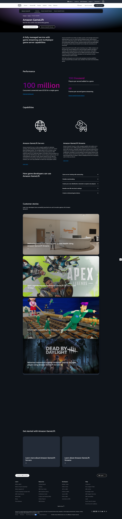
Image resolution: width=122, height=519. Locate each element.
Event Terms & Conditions (91, 503)
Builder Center (65, 484)
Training (40, 486)
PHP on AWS (65, 496)
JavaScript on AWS (66, 499)
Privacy (16, 514)
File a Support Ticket (90, 486)
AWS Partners (42, 501)
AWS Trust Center (43, 489)
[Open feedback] (120, 259)
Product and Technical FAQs (45, 496)
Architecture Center (43, 494)
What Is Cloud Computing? (21, 486)
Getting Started (42, 484)
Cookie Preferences (43, 514)
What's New (17, 496)
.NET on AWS (65, 489)
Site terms (22, 514)
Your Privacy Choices (30, 514)
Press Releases (18, 501)
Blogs (16, 499)
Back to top (60, 506)
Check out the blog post (28, 94)
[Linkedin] (96, 511)
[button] (32, 5)
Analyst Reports (42, 499)
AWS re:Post (88, 489)
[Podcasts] (104, 511)
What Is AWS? (18, 484)
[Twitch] (100, 511)
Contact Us (87, 484)
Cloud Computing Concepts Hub (22, 491)
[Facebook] (94, 511)
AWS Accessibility (89, 496)
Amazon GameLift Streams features (77, 95)
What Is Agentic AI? (19, 489)
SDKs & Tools (65, 486)
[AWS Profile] (103, 2)
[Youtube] (102, 511)
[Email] (106, 511)
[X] (92, 511)
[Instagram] (98, 511)
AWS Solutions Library (44, 491)
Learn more (25, 164)
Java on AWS (65, 494)
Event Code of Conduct (90, 501)
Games (29, 15)
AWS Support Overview (90, 494)
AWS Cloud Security (19, 494)
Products (24, 15)
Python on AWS (65, 491)
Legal (86, 499)
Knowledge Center (89, 491)
